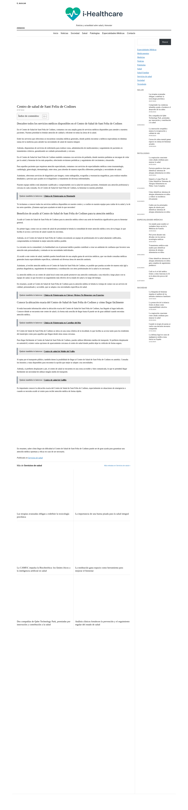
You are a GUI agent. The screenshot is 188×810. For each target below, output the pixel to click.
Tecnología (141, 84)
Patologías (95, 33)
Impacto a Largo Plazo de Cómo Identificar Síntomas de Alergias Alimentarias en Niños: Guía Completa (160, 182)
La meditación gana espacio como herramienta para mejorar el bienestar (99, 569)
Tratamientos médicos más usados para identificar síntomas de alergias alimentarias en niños (158, 248)
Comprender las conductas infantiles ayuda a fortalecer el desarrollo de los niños (160, 107)
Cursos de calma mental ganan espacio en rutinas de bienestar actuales (160, 141)
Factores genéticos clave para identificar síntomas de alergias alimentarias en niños (159, 170)
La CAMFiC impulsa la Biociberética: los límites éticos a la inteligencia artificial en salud (43, 569)
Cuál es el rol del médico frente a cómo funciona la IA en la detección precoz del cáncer (159, 275)
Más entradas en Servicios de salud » (117, 466)
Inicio (55, 33)
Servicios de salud (35, 458)
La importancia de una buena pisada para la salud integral (102, 513)
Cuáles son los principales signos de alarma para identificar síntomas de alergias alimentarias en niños (159, 208)
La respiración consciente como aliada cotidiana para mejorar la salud (158, 160)
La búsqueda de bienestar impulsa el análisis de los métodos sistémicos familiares (159, 294)
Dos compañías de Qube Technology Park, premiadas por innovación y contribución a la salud (43, 623)
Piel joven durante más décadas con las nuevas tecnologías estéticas (157, 237)
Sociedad (75, 33)
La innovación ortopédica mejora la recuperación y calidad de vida (158, 131)
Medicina (141, 57)
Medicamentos (143, 53)
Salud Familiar (143, 73)
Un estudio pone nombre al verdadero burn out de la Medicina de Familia (158, 226)
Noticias (64, 33)
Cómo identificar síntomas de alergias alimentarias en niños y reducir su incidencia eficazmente (159, 195)
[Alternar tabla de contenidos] (43, 116)
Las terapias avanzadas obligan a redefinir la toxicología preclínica (43, 515)
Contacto (131, 33)
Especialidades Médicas (113, 33)
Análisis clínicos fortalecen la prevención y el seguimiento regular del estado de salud (102, 623)
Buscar (165, 42)
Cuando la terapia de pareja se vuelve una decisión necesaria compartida (159, 326)
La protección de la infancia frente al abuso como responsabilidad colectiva (159, 305)
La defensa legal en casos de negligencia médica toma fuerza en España (159, 337)
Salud (84, 33)
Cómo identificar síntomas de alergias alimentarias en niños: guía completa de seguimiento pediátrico (160, 262)
